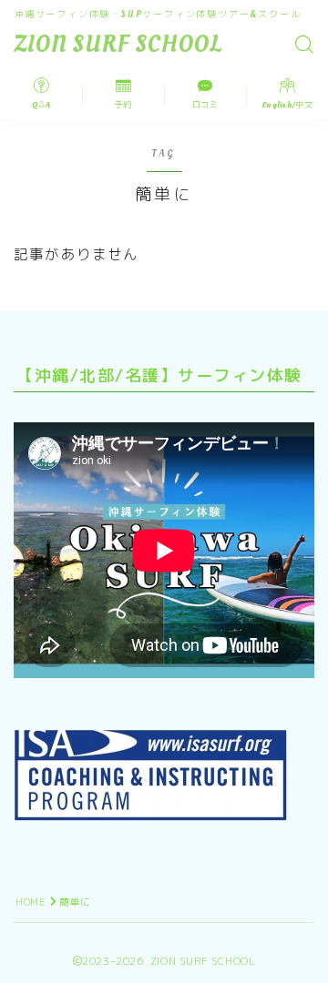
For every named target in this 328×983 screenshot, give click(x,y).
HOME (30, 902)
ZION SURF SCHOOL (118, 45)
